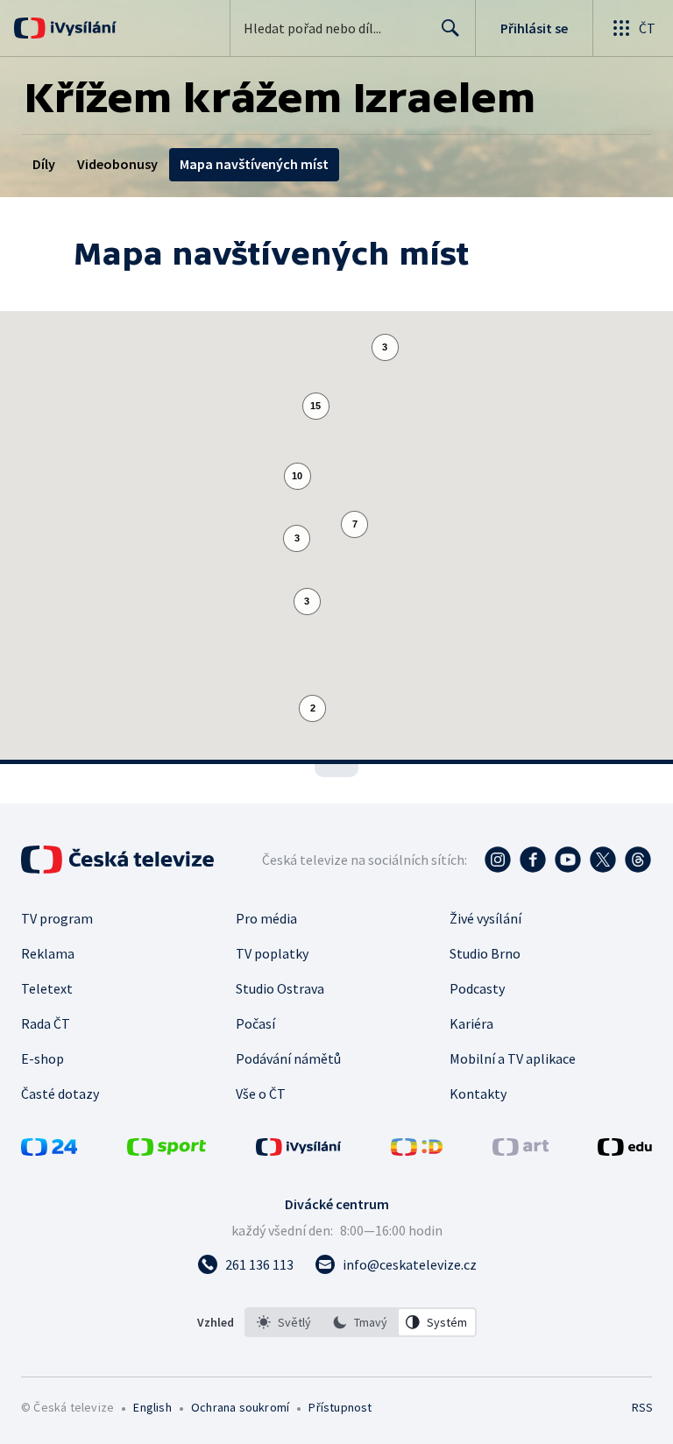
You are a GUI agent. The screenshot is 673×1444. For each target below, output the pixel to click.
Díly (43, 164)
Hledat (450, 28)
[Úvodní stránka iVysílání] (81, 28)
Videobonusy (117, 164)
